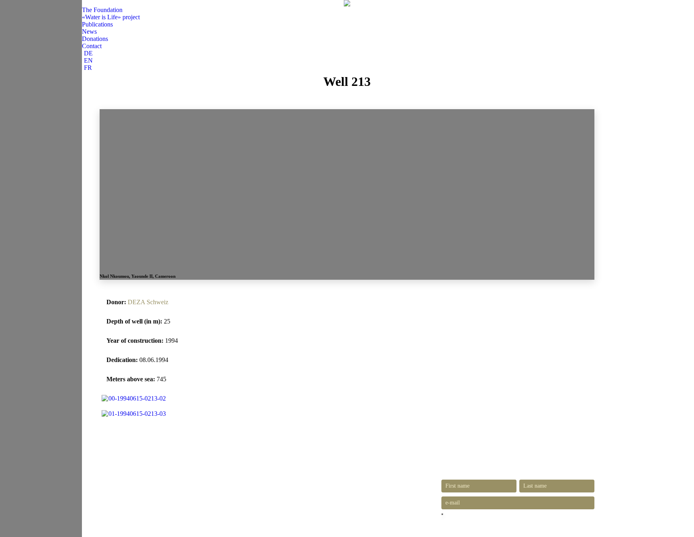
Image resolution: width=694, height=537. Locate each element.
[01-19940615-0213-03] (133, 413)
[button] (85, 3)
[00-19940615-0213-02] (133, 398)
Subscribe (442, 514)
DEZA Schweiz (148, 302)
